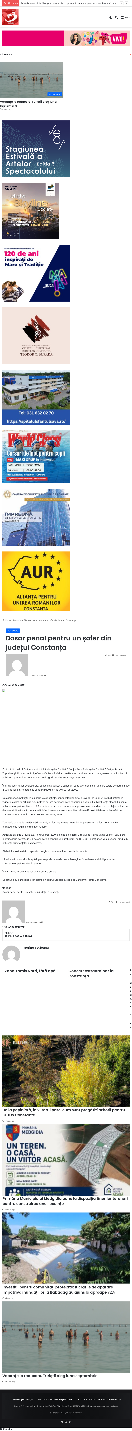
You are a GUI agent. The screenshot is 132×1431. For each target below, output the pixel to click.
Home (7, 620)
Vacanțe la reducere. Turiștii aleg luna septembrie (46, 3)
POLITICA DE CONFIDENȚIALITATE (55, 1399)
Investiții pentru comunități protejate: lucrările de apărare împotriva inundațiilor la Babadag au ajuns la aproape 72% (58, 1290)
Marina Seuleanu (36, 675)
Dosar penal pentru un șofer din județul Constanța (30, 892)
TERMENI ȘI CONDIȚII (22, 1399)
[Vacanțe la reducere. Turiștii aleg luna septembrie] (66, 1337)
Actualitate (18, 620)
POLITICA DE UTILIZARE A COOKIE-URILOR (99, 1399)
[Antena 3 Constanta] (10, 17)
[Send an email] (45, 675)
